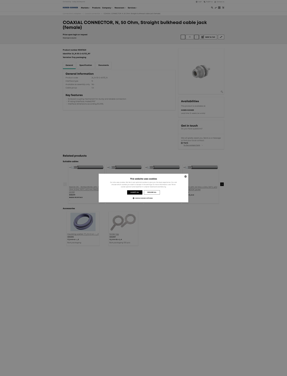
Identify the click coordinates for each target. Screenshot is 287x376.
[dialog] (143, 188)
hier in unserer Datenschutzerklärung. (152, 187)
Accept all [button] (134, 192)
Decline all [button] (151, 192)
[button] (143, 198)
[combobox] (185, 176)
